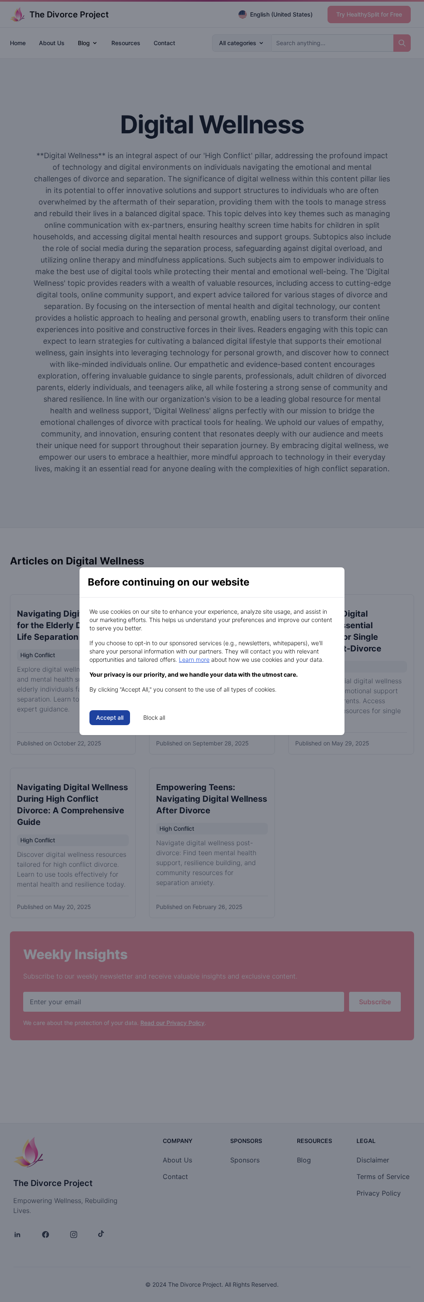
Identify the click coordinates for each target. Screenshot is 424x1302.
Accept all (109, 717)
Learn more (194, 659)
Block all (154, 717)
